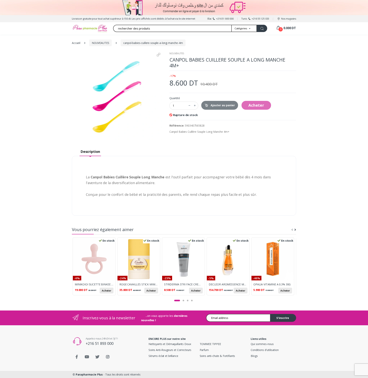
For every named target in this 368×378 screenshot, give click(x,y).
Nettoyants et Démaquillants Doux (170, 344)
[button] (244, 28)
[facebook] (76, 357)
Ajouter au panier (222, 105)
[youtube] (87, 357)
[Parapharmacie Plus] (83, 28)
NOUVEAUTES (176, 53)
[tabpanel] (95, 268)
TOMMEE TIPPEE (210, 344)
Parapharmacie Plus (89, 374)
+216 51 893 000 (99, 343)
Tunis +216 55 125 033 (255, 18)
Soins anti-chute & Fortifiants (217, 356)
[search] (262, 28)
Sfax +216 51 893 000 (220, 18)
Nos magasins (288, 18)
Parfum (204, 350)
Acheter (256, 105)
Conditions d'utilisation (265, 350)
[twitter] (97, 357)
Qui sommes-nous (262, 344)
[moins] (189, 105)
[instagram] (108, 357)
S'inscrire (282, 318)
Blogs (254, 356)
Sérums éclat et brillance (163, 356)
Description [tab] (90, 151)
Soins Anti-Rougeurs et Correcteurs (170, 350)
